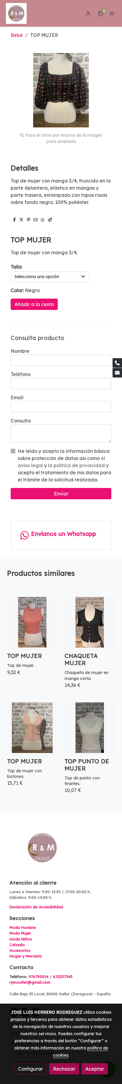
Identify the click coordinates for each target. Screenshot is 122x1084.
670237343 (63, 976)
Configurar (30, 1069)
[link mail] (117, 373)
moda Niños (20, 939)
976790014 (38, 976)
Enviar (61, 494)
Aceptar (94, 1069)
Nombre (20, 351)
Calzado (17, 944)
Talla (16, 267)
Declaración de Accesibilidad (36, 906)
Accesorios (19, 950)
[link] (16, 13)
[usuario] (88, 13)
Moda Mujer (20, 933)
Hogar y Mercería (25, 956)
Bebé (17, 35)
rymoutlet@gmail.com (29, 982)
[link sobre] (61, 851)
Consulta (21, 421)
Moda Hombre (22, 927)
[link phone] (117, 363)
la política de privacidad (77, 465)
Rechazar (64, 1069)
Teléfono (20, 374)
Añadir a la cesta (34, 304)
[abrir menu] (112, 13)
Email (17, 397)
